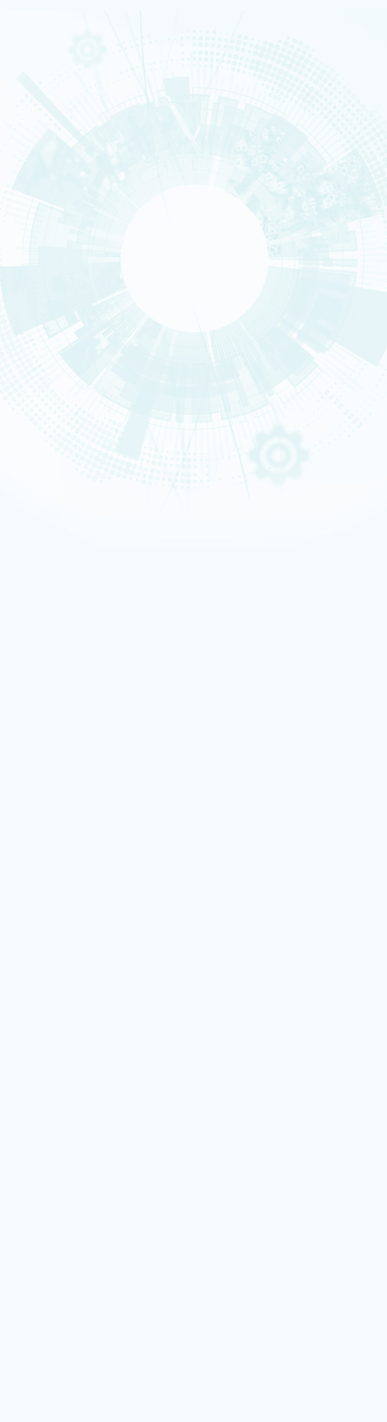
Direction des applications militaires (50, 1259)
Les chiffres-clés (33, 111)
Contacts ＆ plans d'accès (32, 346)
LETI (22, 221)
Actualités (43, 332)
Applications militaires (31, 61)
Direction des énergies (40, 1262)
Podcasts (25, 270)
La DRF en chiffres (37, 1075)
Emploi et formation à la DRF (43, 303)
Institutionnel (24, 1252)
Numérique (26, 135)
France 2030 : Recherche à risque (47, 162)
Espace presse (34, 1223)
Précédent (10, 943)
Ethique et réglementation (42, 123)
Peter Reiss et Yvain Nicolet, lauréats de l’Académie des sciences (89, 875)
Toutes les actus (35, 1327)
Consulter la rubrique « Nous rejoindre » (31, 310)
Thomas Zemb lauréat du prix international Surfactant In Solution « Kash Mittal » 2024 (107, 596)
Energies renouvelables (31, 132)
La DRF (18, 1067)
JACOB (24, 231)
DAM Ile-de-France (37, 1291)
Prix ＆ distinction (37, 1120)
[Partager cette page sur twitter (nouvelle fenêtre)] (49, 408)
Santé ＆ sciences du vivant (33, 142)
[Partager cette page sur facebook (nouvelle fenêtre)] (51, 401)
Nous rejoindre (26, 79)
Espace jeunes (34, 1237)
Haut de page (14, 1048)
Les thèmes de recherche (40, 149)
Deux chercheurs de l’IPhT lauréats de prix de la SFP (81, 733)
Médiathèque (33, 1316)
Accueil (27, 332)
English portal (34, 1248)
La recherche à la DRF (31, 1091)
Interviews (27, 277)
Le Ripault (31, 1305)
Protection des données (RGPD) (40, 1036)
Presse (29, 1132)
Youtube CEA (34, 1145)
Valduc (24, 366)
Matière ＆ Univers (29, 139)
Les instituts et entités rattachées (50, 1083)
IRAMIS (24, 251)
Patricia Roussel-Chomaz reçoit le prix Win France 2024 (84, 778)
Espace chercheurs (37, 1230)
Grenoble (25, 356)
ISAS (23, 204)
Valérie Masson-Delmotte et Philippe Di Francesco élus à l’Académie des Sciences (108, 689)
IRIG (22, 261)
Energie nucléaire (29, 129)
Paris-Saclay (26, 353)
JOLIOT (24, 234)
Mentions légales (27, 1032)
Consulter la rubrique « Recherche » (29, 182)
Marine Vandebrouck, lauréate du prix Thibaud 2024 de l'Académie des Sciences (100, 640)
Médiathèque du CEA (41, 1149)
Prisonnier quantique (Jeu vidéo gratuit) (52, 1319)
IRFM (23, 254)
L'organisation (30, 104)
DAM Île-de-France (29, 363)
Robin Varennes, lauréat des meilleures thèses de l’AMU (75, 924)
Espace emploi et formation (43, 1227)
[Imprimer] (22, 386)
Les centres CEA (26, 1273)
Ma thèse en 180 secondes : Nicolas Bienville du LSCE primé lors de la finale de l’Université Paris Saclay (119, 547)
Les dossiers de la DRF (42, 1141)
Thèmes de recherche (42, 1095)
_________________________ (42, 1245)
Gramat (29, 1301)
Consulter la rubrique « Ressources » (29, 284)
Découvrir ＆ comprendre (42, 1312)
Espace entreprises (37, 1241)
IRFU (22, 258)
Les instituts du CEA (29, 1339)
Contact (19, 1040)
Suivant (24, 943)
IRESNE (24, 200)
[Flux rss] (193, 459)
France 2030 (33, 1104)
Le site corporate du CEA (41, 1255)
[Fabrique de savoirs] (54, 36)
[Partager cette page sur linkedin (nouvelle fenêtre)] (50, 416)
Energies (25, 64)
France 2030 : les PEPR (36, 168)
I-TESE (23, 210)
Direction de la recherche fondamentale (52, 1269)
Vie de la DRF (34, 1124)
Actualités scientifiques (42, 1116)
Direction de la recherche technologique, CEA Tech (59, 1266)
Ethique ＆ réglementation (45, 1087)
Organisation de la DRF (42, 1079)
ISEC (23, 207)
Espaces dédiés (26, 1216)
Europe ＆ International (39, 174)
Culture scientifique (29, 1309)
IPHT (22, 248)
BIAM (23, 244)
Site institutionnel (169, 1188)
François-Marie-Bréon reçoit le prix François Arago (79, 827)
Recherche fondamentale (32, 71)
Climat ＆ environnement (32, 145)
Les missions (28, 98)
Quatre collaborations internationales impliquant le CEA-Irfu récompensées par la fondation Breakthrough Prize (126, 490)
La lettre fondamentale (42, 1128)
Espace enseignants (38, 1234)
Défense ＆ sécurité (29, 125)
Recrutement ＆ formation (32, 54)
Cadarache (26, 349)
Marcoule (25, 360)
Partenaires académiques (40, 156)
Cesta (23, 370)
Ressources (23, 1137)
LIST (22, 224)
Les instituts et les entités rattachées (53, 117)
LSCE (23, 238)
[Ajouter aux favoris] (28, 394)
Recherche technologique (32, 68)
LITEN (23, 214)
